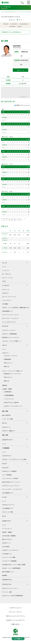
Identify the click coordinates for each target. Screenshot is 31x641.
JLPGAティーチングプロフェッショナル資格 (14, 459)
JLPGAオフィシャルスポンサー (10, 550)
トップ (4, 267)
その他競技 (5, 304)
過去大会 (20, 19)
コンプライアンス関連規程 (9, 561)
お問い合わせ (15, 624)
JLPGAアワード (6, 543)
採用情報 (4, 575)
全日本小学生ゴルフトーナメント (11, 482)
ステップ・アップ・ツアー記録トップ (12, 371)
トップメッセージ (7, 528)
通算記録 (4, 385)
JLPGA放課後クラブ (7, 493)
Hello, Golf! (5, 467)
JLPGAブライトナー (7, 440)
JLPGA (4, 281)
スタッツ (4, 345)
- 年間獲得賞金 (7, 359)
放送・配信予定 (6, 415)
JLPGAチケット (6, 427)
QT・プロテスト (6, 274)
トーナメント (5, 270)
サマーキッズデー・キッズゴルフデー (12, 489)
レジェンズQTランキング (9, 322)
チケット (4, 423)
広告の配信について (25, 96)
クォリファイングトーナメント (10, 315)
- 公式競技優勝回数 (8, 395)
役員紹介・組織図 (7, 532)
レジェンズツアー (7, 300)
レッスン (4, 497)
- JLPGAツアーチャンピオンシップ (12, 406)
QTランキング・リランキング (10, 318)
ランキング (5, 326)
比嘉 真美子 (17, 46)
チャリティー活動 (7, 592)
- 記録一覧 (6, 366)
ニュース (4, 263)
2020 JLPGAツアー (12, 12)
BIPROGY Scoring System (25, 105)
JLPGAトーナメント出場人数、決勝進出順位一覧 (15, 307)
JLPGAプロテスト (7, 456)
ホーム (2, 12)
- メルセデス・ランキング (10, 356)
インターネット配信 (7, 419)
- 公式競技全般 (7, 392)
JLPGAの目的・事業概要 (8, 536)
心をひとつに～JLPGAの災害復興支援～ (13, 595)
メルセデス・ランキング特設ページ (11, 341)
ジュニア (4, 463)
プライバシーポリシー (15, 612)
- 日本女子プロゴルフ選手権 (10, 402)
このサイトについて (15, 608)
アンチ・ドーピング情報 (8, 557)
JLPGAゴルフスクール (8, 505)
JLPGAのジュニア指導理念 (9, 471)
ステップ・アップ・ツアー (9, 297)
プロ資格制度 (5, 448)
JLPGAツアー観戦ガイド (8, 431)
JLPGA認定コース (7, 554)
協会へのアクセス (7, 539)
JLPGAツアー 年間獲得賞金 (9, 334)
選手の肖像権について (8, 572)
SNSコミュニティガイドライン (15, 616)
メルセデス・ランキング (8, 330)
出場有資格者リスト (7, 311)
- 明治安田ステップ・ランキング (12, 374)
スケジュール (5, 289)
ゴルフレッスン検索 (7, 512)
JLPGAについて (6, 521)
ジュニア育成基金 (7, 475)
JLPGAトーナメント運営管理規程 (11, 568)
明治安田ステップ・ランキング (10, 337)
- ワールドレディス (8, 399)
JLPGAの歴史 (5, 546)
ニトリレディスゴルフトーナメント (10, 17)
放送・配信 (12, 19)
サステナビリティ (7, 584)
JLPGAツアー (5, 293)
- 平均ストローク (7, 363)
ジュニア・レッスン (7, 277)
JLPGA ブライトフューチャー (10, 588)
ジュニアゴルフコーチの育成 (10, 478)
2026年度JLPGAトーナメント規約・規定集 (13, 564)
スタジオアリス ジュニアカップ (10, 485)
